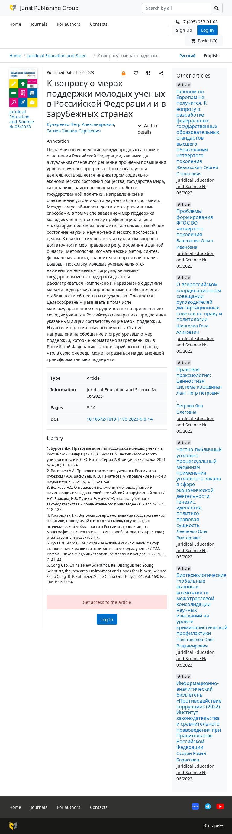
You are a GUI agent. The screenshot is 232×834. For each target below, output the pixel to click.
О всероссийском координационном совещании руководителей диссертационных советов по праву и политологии (199, 302)
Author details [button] (148, 129)
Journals (39, 24)
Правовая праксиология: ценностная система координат (199, 378)
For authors (68, 24)
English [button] (211, 55)
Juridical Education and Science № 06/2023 (70, 55)
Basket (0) (207, 41)
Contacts (99, 24)
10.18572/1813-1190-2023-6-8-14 (120, 419)
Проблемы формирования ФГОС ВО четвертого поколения (194, 223)
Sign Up (184, 30)
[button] (123, 73)
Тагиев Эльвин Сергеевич (74, 131)
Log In (207, 30)
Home (15, 24)
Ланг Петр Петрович (198, 393)
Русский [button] (187, 55)
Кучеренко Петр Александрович (80, 124)
